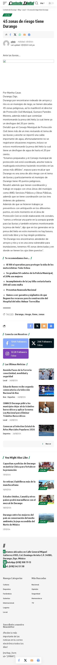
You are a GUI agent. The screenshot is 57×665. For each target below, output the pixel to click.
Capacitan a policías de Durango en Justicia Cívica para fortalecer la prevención (19, 466)
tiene (34, 314)
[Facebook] (16, 343)
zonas (41, 314)
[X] (41, 343)
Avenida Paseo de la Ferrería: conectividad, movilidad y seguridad (17, 373)
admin (13, 42)
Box (4, 397)
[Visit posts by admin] (6, 43)
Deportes (11, 397)
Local (7, 15)
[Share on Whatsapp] (20, 34)
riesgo (28, 314)
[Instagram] (16, 353)
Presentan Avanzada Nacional (21, 289)
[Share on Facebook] (10, 34)
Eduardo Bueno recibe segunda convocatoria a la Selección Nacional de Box (18, 389)
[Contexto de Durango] (21, 3)
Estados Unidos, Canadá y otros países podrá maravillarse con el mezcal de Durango (19, 499)
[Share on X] (15, 34)
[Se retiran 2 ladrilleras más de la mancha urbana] (46, 484)
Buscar (48, 444)
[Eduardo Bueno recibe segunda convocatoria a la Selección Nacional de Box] (46, 390)
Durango (19, 314)
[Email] (24, 34)
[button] (5, 3)
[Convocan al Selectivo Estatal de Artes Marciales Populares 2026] (46, 430)
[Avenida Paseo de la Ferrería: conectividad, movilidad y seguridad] (46, 374)
